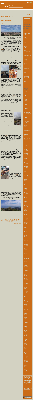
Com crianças (25, 59)
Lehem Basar (16, 174)
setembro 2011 (26, 237)
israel (2, 220)
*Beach (25, 41)
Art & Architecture (26, 47)
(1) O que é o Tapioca (27, 33)
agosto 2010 (25, 248)
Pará (25, 389)
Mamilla (6, 135)
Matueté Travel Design (18, 223)
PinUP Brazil (25, 135)
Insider (25, 126)
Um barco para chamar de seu (26, 25)
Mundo (14, 5)
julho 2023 (25, 158)
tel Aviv (9, 221)
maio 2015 (25, 214)
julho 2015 (25, 211)
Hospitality (25, 64)
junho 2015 (25, 213)
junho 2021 (25, 180)
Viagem (25, 391)
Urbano (15, 23)
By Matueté (25, 56)
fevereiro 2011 (26, 240)
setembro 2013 (26, 224)
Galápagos (25, 382)
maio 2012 (25, 235)
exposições (25, 381)
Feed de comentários (25, 88)
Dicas (26, 380)
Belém (10, 219)
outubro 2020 (26, 185)
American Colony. (8, 126)
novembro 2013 (26, 222)
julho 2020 (25, 189)
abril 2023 (25, 161)
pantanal (25, 388)
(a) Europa (25, 38)
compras (24, 380)
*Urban (25, 42)
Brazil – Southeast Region (27, 55)
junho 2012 (25, 349)
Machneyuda (10, 182)
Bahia (30, 377)
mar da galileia (11, 220)
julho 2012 (25, 232)
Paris (27, 388)
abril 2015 (25, 215)
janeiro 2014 (25, 219)
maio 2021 (25, 297)
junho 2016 (25, 201)
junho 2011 (25, 239)
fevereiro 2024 (26, 150)
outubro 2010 (26, 245)
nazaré (18, 220)
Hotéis (30, 382)
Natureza (25, 72)
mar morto (15, 220)
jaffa (4, 220)
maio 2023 (25, 159)
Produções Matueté (26, 76)
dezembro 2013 (26, 336)
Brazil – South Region (27, 54)
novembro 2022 (26, 166)
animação (31, 376)
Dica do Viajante (26, 122)
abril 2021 (25, 183)
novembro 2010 (26, 244)
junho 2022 (25, 172)
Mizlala (14, 95)
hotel (28, 382)
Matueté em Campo (26, 68)
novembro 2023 (26, 154)
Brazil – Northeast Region (27, 113)
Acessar (24, 87)
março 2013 (25, 231)
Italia (25, 385)
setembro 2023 (26, 157)
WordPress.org (25, 89)
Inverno (29, 383)
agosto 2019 (25, 196)
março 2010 (25, 254)
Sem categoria (26, 139)
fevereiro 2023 (26, 163)
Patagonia (27, 389)
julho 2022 (25, 171)
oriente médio (3, 221)
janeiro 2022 (25, 176)
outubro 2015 (26, 323)
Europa (29, 380)
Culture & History (26, 60)
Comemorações (18, 5)
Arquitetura (25, 377)
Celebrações (25, 58)
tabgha (7, 221)
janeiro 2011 (25, 241)
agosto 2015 (25, 210)
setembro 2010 (26, 362)
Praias (29, 389)
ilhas (24, 383)
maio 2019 (25, 198)
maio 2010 (25, 252)
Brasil (12, 5)
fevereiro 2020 (26, 193)
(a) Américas (25, 96)
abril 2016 (25, 202)
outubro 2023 (26, 271)
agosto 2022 (25, 170)
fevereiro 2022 (26, 175)
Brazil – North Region (27, 51)
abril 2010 (25, 253)
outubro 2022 (26, 167)
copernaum (13, 219)
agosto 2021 (25, 179)
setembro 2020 (26, 187)
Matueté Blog (29, 14)
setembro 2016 (26, 200)
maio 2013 (25, 228)
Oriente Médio (11, 23)
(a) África (25, 34)
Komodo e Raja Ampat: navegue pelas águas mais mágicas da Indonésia (27, 24)
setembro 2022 (26, 284)
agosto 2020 (25, 188)
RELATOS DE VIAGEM (27, 77)
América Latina (28, 376)
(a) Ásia (3, 23)
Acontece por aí (26, 45)
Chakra (10, 167)
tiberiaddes (12, 221)
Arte (27, 377)
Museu (29, 386)
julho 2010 (25, 249)
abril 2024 (25, 149)
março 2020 (25, 192)
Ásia (8, 219)
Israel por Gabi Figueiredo (6, 20)
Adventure (25, 46)
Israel (6, 23)
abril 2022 (25, 174)
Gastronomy (25, 63)
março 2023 (25, 162)
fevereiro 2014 (26, 218)
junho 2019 (25, 197)
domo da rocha (18, 219)
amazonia (25, 376)
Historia (27, 382)
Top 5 (24, 80)
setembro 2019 (26, 310)
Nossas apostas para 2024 (26, 28)
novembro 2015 (26, 206)
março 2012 (25, 236)
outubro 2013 (25, 223)
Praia (28, 389)
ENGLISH (30, 2)
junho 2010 (25, 250)
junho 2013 (25, 227)
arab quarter (5, 219)
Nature (25, 71)
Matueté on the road (27, 69)
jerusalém (7, 220)
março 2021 (25, 184)
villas (9, 5)
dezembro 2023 (26, 153)
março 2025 (25, 148)
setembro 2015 (26, 209)
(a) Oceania (25, 39)
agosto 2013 (25, 226)
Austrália (29, 377)
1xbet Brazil (25, 43)
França (28, 381)
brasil (27, 378)
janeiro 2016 (25, 205)
